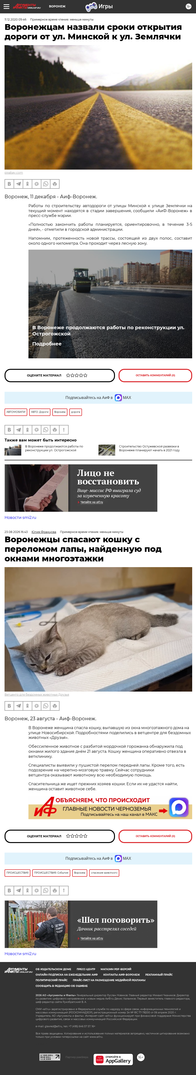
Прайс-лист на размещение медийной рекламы (109, 980)
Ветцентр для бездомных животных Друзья (37, 694)
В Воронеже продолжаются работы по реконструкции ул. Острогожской (108, 331)
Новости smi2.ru (20, 517)
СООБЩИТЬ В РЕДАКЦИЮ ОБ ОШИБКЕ (62, 986)
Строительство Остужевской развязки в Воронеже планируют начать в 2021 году (149, 448)
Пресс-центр (86, 969)
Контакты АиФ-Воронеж (121, 974)
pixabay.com (14, 172)
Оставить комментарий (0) (155, 375)
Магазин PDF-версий (116, 969)
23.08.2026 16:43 (16, 532)
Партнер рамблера (76, 1057)
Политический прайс (51, 980)
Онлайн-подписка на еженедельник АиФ (67, 974)
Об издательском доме (53, 969)
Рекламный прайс (159, 974)
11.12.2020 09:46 (15, 19)
